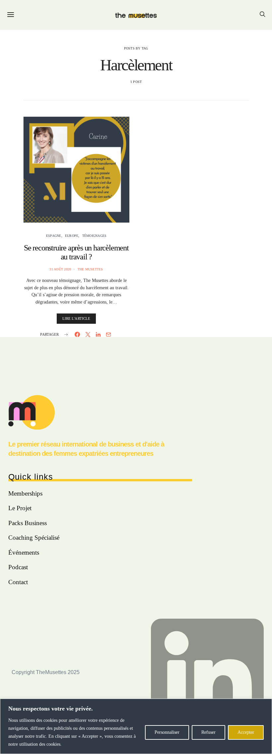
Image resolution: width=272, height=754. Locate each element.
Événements (23, 552)
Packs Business (27, 522)
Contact (18, 582)
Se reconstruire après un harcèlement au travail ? (76, 252)
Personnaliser (167, 732)
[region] (136, 726)
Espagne (53, 236)
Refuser (208, 732)
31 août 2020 (60, 269)
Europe (72, 236)
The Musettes (90, 269)
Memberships (25, 493)
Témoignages (94, 236)
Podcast (18, 567)
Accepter (246, 732)
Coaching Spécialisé (33, 537)
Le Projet (20, 508)
